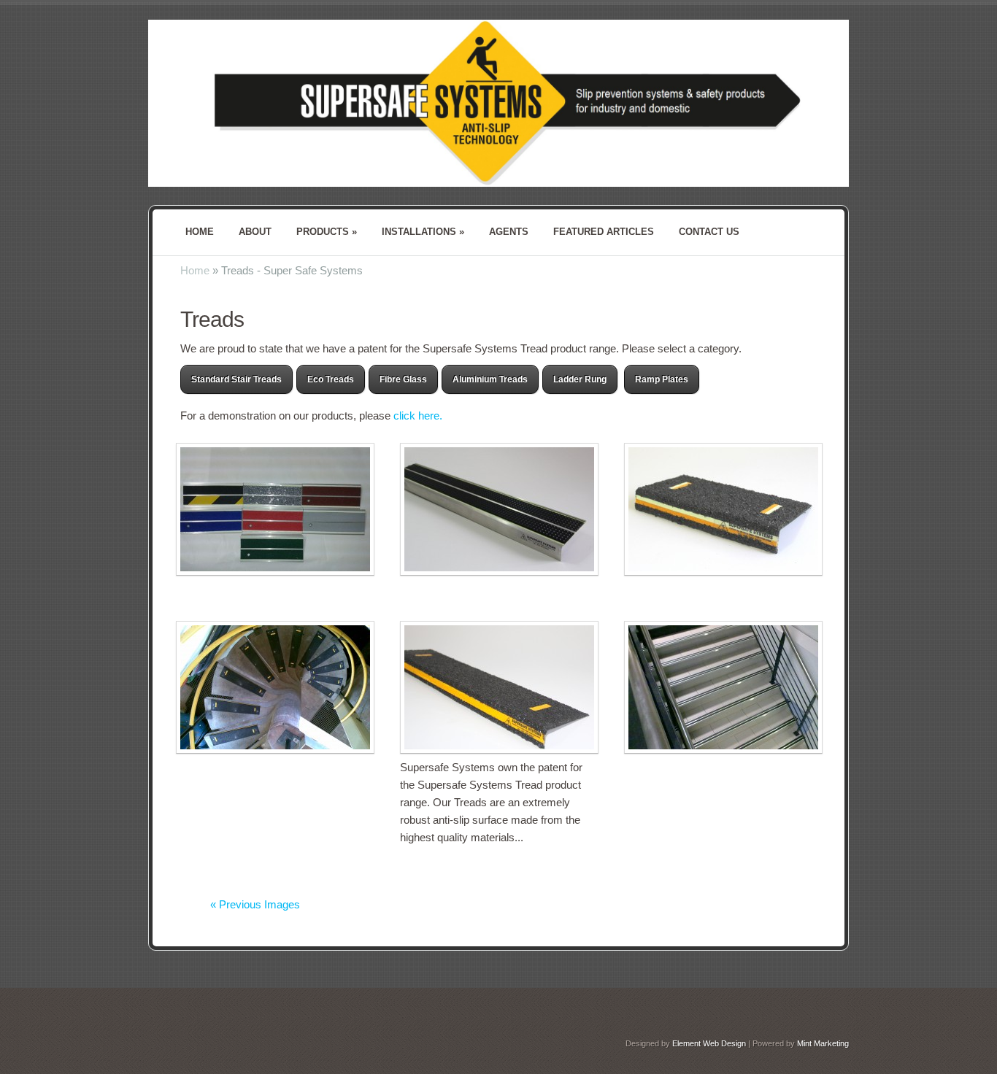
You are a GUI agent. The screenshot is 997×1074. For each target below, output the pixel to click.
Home (199, 231)
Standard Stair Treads (236, 379)
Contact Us (709, 231)
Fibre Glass (403, 379)
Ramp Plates (661, 379)
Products (326, 231)
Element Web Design (709, 1043)
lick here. (420, 415)
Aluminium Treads (490, 379)
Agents (508, 231)
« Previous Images (255, 904)
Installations (423, 231)
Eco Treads (330, 379)
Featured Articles (603, 231)
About (255, 231)
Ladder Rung (580, 379)
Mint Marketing (823, 1043)
